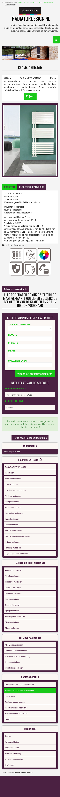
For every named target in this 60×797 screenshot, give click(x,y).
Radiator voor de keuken (15, 702)
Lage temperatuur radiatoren (16, 553)
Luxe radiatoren (11, 484)
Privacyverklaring (12, 742)
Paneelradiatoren (12, 519)
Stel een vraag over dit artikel (16, 289)
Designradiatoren (12, 501)
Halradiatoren (10, 696)
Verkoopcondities (12, 747)
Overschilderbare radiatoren (16, 650)
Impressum (9, 765)
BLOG (7, 719)
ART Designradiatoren (14, 644)
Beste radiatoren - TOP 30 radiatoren (19, 684)
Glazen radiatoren (12, 599)
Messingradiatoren (12, 576)
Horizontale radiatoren (14, 513)
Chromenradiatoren (13, 587)
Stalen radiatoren (12, 628)
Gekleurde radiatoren (13, 593)
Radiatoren (9, 472)
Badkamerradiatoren (13, 478)
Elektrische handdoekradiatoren (17, 536)
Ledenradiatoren (11, 524)
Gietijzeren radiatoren (13, 581)
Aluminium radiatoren (13, 570)
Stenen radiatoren (12, 622)
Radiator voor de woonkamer (16, 707)
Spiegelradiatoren (12, 610)
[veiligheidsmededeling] (16, 268)
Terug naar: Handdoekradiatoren (30, 437)
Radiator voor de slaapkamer (16, 713)
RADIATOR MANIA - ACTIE (16, 467)
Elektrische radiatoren (13, 530)
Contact (8, 736)
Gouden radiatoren (12, 605)
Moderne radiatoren (13, 496)
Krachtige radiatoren (13, 547)
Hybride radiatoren (12, 542)
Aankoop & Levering (13, 753)
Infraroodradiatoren (12, 662)
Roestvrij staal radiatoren (15, 616)
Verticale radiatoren (13, 507)
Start (20, 2)
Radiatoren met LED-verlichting (17, 656)
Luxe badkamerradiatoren (15, 490)
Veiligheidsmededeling (14, 759)
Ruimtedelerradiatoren (14, 667)
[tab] (9, 187)
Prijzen (30, 96)
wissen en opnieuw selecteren (34, 374)
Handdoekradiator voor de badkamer (38, 2)
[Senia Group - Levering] (30, 268)
